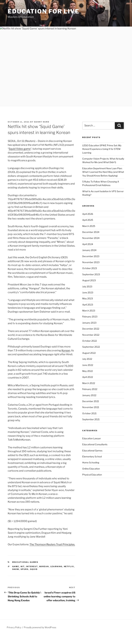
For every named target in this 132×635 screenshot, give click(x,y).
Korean (65, 350)
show (15, 569)
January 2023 (89, 322)
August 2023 (89, 280)
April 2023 (87, 304)
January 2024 (89, 250)
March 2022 (88, 383)
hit (23, 566)
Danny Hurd (41, 122)
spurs (25, 569)
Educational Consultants (94, 444)
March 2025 (88, 226)
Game (15, 566)
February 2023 (89, 316)
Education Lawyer (91, 438)
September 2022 (91, 346)
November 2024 (90, 238)
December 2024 (90, 232)
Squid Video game (20, 148)
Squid (34, 569)
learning (56, 566)
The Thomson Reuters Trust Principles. (52, 544)
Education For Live (43, 11)
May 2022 (87, 371)
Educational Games (25, 562)
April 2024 (87, 244)
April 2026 (87, 214)
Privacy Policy (14, 627)
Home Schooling (90, 462)
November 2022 (90, 334)
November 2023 (90, 262)
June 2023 (87, 292)
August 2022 (89, 353)
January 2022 (89, 395)
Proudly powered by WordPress (40, 627)
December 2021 (90, 401)
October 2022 (89, 340)
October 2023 (89, 268)
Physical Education (92, 474)
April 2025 (87, 220)
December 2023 (90, 256)
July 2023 (87, 286)
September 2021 (91, 419)
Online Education (91, 468)
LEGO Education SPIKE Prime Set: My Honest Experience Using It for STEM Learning (101, 149)
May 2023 (87, 298)
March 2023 (88, 310)
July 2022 (87, 359)
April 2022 (87, 377)
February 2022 (89, 389)
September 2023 (91, 274)
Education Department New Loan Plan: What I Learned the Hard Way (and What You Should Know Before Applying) (103, 172)
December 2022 (90, 328)
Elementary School (92, 456)
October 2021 (89, 413)
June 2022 (87, 365)
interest (32, 566)
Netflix (69, 566)
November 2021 (90, 407)
